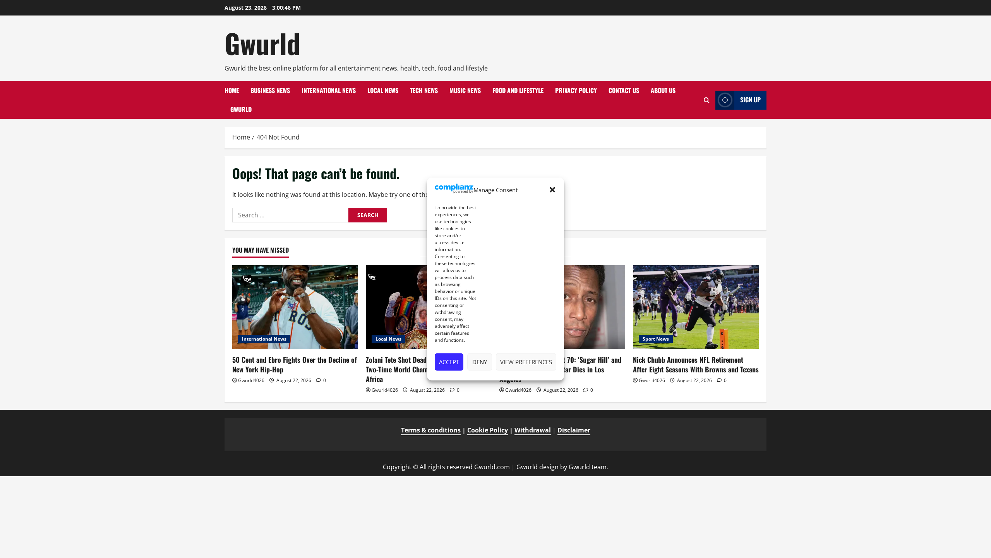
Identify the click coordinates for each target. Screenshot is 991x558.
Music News (465, 90)
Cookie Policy (487, 430)
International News (329, 90)
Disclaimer (573, 430)
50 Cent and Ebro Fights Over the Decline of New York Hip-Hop (294, 364)
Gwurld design (537, 467)
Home (232, 90)
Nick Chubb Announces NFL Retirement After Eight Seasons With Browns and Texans (696, 364)
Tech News (424, 90)
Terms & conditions (431, 430)
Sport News (656, 339)
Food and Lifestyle (518, 90)
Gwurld (262, 43)
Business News (270, 90)
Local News (382, 90)
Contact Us (624, 90)
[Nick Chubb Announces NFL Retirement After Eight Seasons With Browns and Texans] (696, 307)
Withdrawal (532, 430)
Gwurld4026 (251, 380)
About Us (663, 90)
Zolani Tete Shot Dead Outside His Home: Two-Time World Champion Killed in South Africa (425, 369)
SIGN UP (750, 99)
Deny (479, 362)
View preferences (526, 362)
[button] (552, 190)
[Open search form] (707, 100)
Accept (449, 362)
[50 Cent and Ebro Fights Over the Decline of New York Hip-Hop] (295, 307)
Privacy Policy (576, 90)
